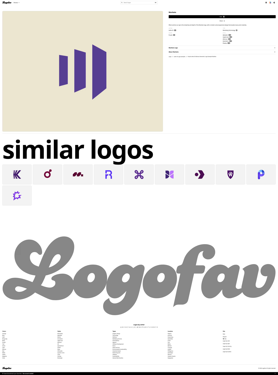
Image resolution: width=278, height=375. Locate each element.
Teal (3, 344)
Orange (4, 333)
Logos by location (227, 351)
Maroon (4, 349)
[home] (6, 2)
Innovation (60, 338)
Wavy (58, 349)
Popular (225, 336)
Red (3, 351)
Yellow (3, 354)
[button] (17, 2)
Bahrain (170, 345)
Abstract (59, 342)
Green (3, 345)
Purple (4, 342)
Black (3, 340)
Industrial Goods (117, 351)
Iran (169, 342)
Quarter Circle (60, 352)
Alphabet (59, 335)
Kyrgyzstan (170, 358)
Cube (58, 354)
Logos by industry (227, 346)
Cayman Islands (171, 356)
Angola (169, 349)
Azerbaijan (170, 352)
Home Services (116, 347)
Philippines (170, 351)
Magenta (4, 356)
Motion (59, 337)
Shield (59, 347)
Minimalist (60, 333)
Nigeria (169, 333)
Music (114, 345)
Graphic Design (116, 333)
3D (58, 344)
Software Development (118, 344)
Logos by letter (226, 349)
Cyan (3, 347)
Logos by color (226, 341)
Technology (115, 335)
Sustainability (116, 356)
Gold (3, 337)
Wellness (115, 337)
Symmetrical (60, 345)
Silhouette (59, 351)
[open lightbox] (82, 71)
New (224, 334)
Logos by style (226, 343)
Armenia (170, 335)
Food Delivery (116, 340)
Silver (3, 358)
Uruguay (170, 347)
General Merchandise (118, 358)
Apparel (114, 342)
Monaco (170, 354)
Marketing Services (117, 338)
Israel (169, 340)
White (3, 352)
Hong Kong (170, 337)
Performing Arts (116, 352)
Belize (169, 344)
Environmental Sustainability (120, 349)
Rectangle (59, 358)
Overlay (59, 356)
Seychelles (170, 338)
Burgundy (4, 338)
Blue (3, 335)
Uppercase (60, 340)
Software (115, 354)
